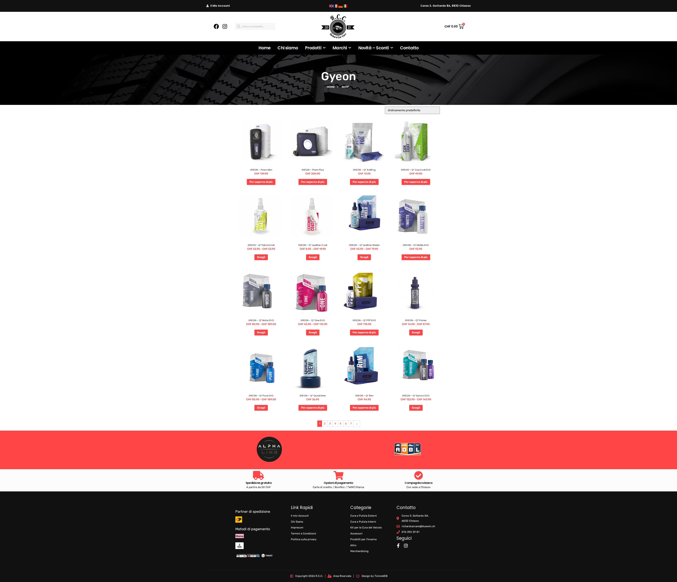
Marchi (340, 48)
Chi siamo (287, 48)
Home (264, 48)
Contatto (409, 48)
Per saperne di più (261, 181)
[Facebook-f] (398, 545)
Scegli (261, 257)
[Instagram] (225, 26)
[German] (340, 5)
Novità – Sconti (373, 48)
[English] (331, 5)
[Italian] (345, 5)
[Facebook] (216, 26)
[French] (336, 5)
